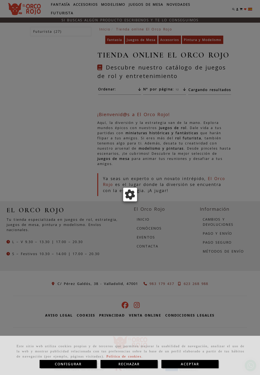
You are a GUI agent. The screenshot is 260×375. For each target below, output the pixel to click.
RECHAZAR (129, 364)
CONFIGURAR (68, 364)
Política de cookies (123, 356)
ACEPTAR (190, 364)
